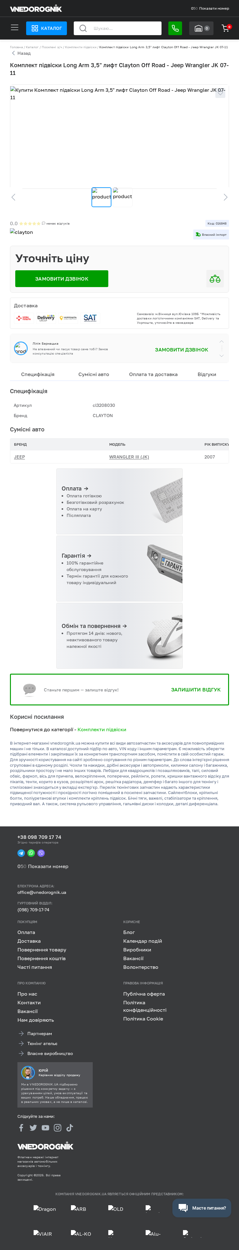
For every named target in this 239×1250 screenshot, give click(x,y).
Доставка (29, 941)
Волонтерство (140, 967)
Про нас (27, 994)
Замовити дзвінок (181, 349)
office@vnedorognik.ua (41, 892)
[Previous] (16, 197)
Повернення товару (41, 950)
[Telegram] (21, 853)
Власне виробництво (50, 1053)
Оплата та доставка (153, 374)
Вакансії (133, 958)
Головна (16, 47)
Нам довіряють (35, 1020)
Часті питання (34, 967)
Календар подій (142, 941)
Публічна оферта (144, 994)
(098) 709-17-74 (33, 909)
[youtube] (45, 1128)
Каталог (51, 28)
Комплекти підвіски (80, 47)
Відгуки (207, 374)
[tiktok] (69, 1128)
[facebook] (21, 1128)
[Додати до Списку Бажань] (220, 93)
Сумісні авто (93, 374)
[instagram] (57, 1128)
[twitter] (33, 1128)
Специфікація (37, 374)
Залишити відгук (196, 689)
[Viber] (41, 853)
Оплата (26, 932)
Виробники (137, 950)
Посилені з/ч (52, 47)
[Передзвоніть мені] (175, 28)
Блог (129, 932)
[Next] (223, 197)
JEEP (19, 456)
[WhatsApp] (31, 853)
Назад (23, 53)
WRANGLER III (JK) (129, 456)
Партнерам (39, 1033)
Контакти (29, 1002)
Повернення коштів (41, 958)
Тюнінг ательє (42, 1043)
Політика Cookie (143, 1018)
